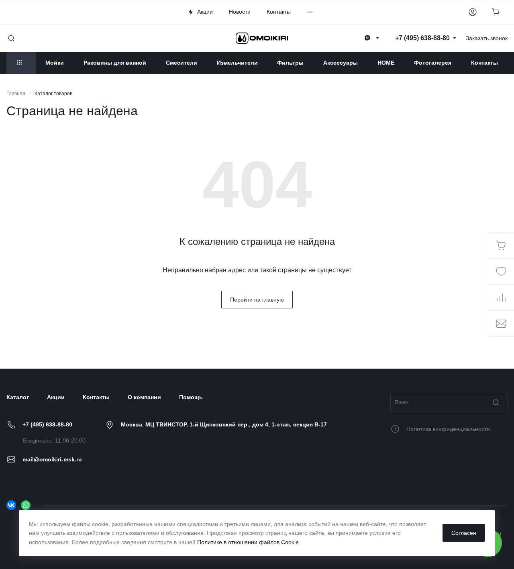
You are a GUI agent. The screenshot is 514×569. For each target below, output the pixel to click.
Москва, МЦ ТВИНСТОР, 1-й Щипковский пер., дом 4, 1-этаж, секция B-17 (224, 424)
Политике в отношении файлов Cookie (248, 542)
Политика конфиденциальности (448, 429)
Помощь (191, 397)
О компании (144, 397)
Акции (56, 397)
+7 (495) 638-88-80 (47, 424)
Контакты (96, 397)
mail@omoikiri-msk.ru (52, 459)
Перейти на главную (257, 299)
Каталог (17, 397)
